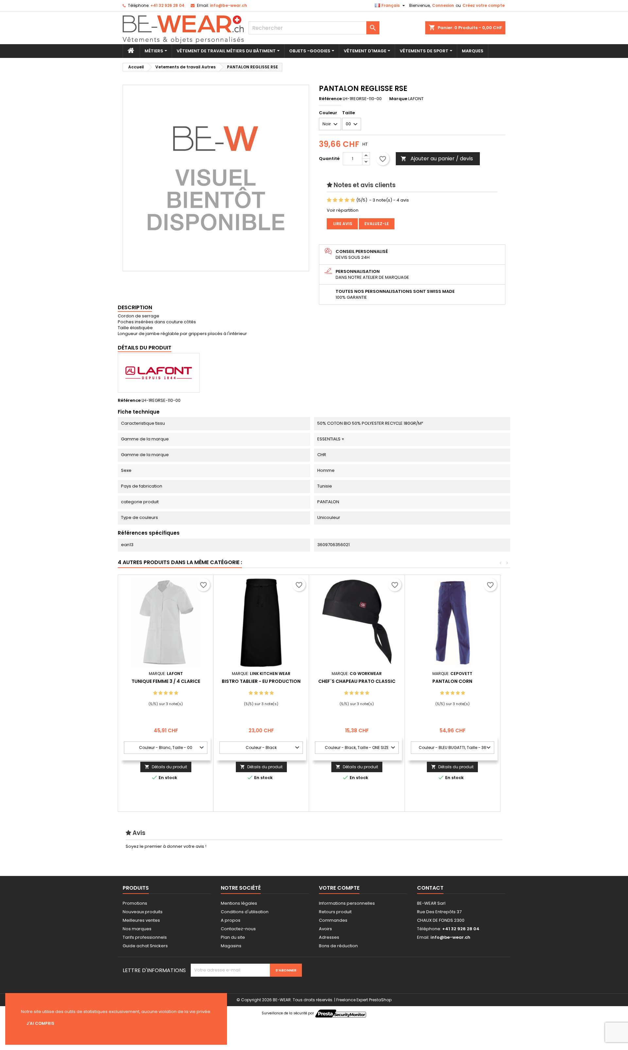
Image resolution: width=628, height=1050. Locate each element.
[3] (341, 200)
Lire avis (342, 223)
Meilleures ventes (141, 920)
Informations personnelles (347, 903)
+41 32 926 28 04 (167, 5)
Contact (430, 888)
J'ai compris (40, 1023)
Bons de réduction (338, 946)
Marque (398, 99)
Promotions (135, 903)
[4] (346, 200)
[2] (335, 200)
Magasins (231, 946)
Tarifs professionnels (145, 937)
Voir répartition (342, 210)
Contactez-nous (238, 929)
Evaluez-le (376, 223)
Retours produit (335, 912)
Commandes (333, 920)
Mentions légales (239, 903)
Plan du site (233, 937)
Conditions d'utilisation (245, 912)
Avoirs (325, 929)
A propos (230, 920)
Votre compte (339, 888)
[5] (352, 200)
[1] (329, 200)
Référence (330, 99)
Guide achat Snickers (145, 946)
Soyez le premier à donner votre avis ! (166, 846)
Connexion (443, 5)
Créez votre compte (483, 5)
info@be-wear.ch (228, 5)
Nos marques (137, 929)
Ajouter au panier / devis (437, 158)
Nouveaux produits (143, 912)
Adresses (329, 937)
